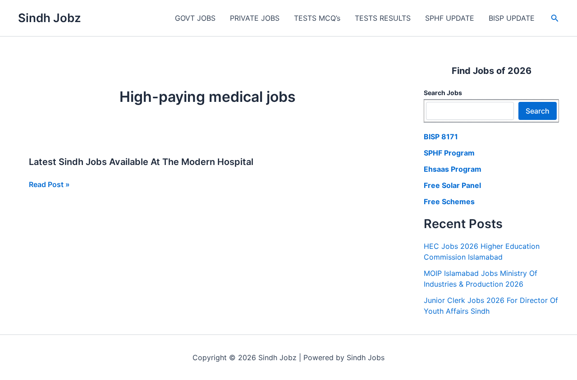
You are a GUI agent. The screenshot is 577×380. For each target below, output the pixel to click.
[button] (555, 18)
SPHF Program (449, 152)
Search (538, 110)
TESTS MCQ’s (317, 18)
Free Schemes (449, 201)
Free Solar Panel (452, 185)
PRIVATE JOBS (254, 18)
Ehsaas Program (452, 169)
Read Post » (49, 184)
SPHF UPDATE (449, 18)
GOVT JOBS (195, 18)
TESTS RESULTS (383, 18)
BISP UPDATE (512, 18)
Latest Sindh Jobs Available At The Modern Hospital (141, 161)
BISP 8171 (441, 136)
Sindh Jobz (49, 18)
